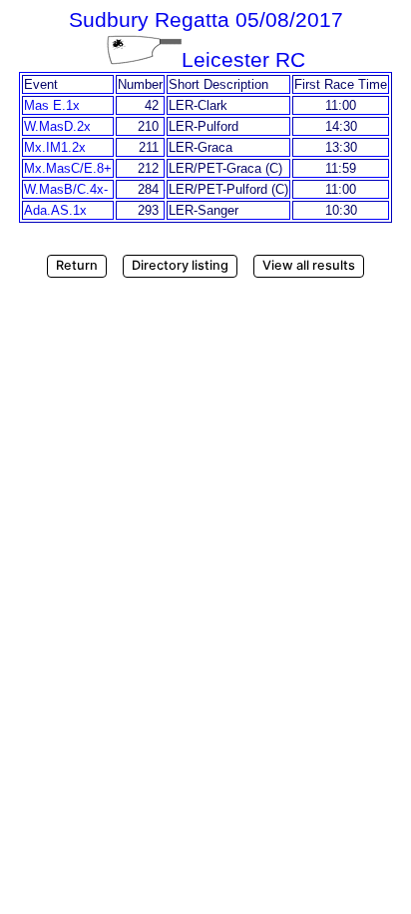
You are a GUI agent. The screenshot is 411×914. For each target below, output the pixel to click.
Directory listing (180, 265)
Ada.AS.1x (55, 210)
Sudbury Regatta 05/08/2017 (206, 19)
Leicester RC (243, 59)
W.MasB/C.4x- (66, 189)
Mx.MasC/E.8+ (68, 168)
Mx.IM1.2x (55, 147)
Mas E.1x (52, 105)
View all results (308, 265)
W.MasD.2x (57, 126)
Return (77, 265)
